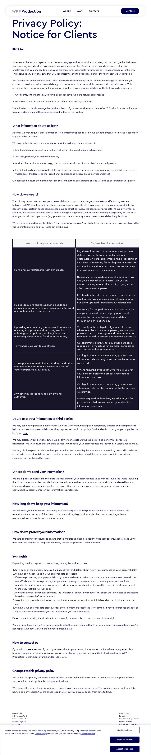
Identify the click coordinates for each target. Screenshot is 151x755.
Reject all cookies (125, 740)
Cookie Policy (124, 713)
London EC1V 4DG (19, 719)
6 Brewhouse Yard (19, 716)
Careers (94, 11)
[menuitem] (67, 11)
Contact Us (17, 713)
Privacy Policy (124, 716)
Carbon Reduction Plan (128, 724)
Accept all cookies (124, 749)
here (25, 433)
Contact (130, 11)
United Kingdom (19, 722)
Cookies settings (124, 730)
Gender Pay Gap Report (129, 719)
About (67, 11)
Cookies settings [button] (88, 734)
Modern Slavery (125, 722)
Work (80, 11)
